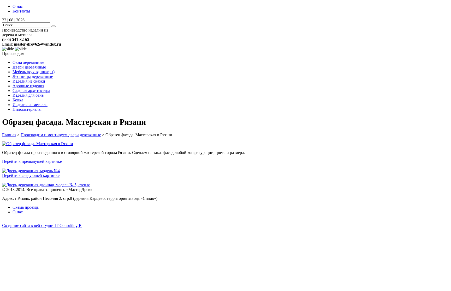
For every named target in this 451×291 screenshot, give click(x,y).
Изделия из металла (30, 104)
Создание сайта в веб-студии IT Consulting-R (42, 225)
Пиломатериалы (27, 109)
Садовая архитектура (31, 90)
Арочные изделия (28, 86)
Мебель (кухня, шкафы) (34, 72)
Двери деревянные (29, 67)
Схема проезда (26, 207)
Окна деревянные (28, 62)
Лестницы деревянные (33, 76)
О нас (18, 6)
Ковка (18, 100)
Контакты (21, 11)
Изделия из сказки (29, 81)
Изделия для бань (28, 95)
